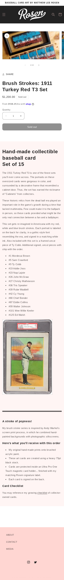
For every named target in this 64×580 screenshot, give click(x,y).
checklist (42, 492)
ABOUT (10, 535)
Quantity (6, 110)
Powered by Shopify (43, 577)
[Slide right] (38, 65)
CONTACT (11, 542)
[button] (3, 14)
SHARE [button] (10, 74)
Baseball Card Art (26, 577)
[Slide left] (25, 65)
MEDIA (10, 549)
